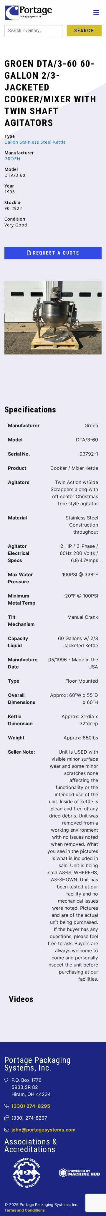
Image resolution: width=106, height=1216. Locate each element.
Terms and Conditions (24, 1210)
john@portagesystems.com (43, 1130)
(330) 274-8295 (30, 1106)
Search (84, 30)
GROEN (12, 158)
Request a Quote (55, 253)
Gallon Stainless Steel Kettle (35, 142)
